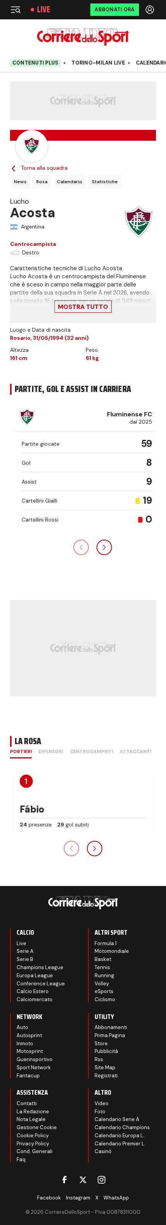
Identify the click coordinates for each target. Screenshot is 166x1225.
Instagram (78, 1197)
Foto (100, 1111)
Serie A (25, 951)
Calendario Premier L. (120, 1143)
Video (101, 1103)
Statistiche (105, 182)
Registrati (106, 1075)
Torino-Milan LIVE (98, 63)
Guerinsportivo (35, 1059)
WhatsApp (116, 1197)
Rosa (41, 182)
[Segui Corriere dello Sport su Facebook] (64, 1179)
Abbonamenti (111, 1027)
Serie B (25, 959)
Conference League (41, 983)
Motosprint (30, 1051)
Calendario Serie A (117, 1119)
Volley (102, 983)
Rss (99, 1059)
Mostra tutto (83, 307)
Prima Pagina (110, 1035)
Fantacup (28, 1075)
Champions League (40, 967)
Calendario (69, 182)
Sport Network (34, 1067)
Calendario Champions (122, 1127)
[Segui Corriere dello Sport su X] (83, 1179)
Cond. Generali (35, 1151)
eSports (104, 991)
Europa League (35, 975)
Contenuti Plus (35, 63)
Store (101, 1043)
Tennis (102, 967)
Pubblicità (106, 1051)
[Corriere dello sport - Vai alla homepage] (83, 37)
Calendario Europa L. (119, 1135)
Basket (103, 959)
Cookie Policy (33, 1135)
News (20, 182)
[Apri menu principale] (15, 9)
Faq (21, 1159)
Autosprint (29, 1035)
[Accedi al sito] (150, 9)
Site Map (105, 1067)
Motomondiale (112, 951)
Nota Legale (31, 1119)
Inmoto (25, 1043)
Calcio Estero (33, 991)
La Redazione (33, 1111)
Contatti (27, 1103)
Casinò (103, 1151)
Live (43, 9)
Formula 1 (106, 943)
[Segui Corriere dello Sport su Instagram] (101, 1179)
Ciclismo (105, 999)
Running (104, 975)
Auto (22, 1027)
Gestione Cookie (37, 1127)
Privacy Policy (33, 1143)
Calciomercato (35, 999)
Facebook (49, 1197)
